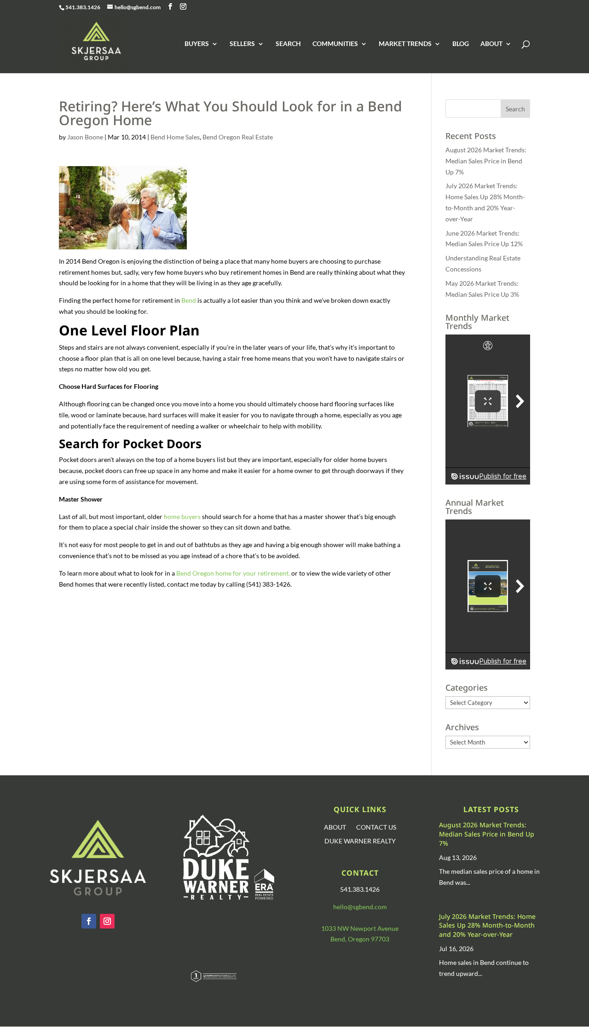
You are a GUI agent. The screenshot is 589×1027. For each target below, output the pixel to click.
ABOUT (491, 43)
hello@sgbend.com (360, 907)
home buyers (183, 516)
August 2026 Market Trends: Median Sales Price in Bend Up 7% (485, 161)
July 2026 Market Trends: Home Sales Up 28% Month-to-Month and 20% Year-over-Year (487, 925)
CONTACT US (376, 827)
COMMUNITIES (335, 43)
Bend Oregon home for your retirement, (233, 573)
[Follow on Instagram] (107, 921)
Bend (188, 300)
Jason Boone (85, 137)
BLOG (460, 43)
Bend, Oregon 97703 (359, 939)
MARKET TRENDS (405, 43)
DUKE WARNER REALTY (360, 841)
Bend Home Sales (175, 137)
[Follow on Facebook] (88, 921)
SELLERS (242, 43)
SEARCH (288, 43)
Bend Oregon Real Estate (237, 137)
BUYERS (197, 43)
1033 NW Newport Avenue (359, 928)
